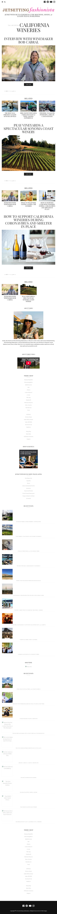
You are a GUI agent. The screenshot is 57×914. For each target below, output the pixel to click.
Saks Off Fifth (28, 422)
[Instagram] (54, 2)
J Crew (28, 395)
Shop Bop (28, 431)
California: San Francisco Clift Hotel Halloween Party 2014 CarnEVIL (28, 624)
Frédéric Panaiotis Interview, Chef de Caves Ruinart (47, 114)
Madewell (28, 400)
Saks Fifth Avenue (28, 419)
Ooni (28, 410)
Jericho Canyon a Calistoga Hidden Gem (28, 762)
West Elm (28, 434)
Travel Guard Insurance (28, 493)
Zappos (28, 439)
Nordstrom (28, 407)
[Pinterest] (47, 2)
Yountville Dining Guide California (28, 639)
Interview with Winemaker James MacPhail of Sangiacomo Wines (28, 703)
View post (28, 84)
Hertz (28, 483)
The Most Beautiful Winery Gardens (28, 792)
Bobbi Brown (28, 385)
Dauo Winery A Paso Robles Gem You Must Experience (28, 536)
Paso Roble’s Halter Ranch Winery (28, 807)
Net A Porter (28, 405)
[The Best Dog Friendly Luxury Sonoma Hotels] (10, 106)
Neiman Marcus (28, 402)
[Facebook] (44, 2)
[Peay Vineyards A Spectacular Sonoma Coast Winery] (28, 153)
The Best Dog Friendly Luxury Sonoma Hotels (10, 114)
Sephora (28, 427)
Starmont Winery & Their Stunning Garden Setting (28, 521)
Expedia (28, 480)
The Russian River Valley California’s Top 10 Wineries (28, 821)
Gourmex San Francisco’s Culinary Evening (28, 654)
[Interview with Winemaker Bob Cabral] (28, 63)
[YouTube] (50, 2)
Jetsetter (28, 488)
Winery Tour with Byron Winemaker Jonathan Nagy (28, 580)
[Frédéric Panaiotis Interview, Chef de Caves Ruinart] (47, 106)
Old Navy (28, 414)
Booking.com (28, 478)
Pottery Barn (28, 417)
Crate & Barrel (28, 392)
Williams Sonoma (28, 436)
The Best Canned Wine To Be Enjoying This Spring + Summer (28, 610)
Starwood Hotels (28, 491)
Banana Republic (28, 379)
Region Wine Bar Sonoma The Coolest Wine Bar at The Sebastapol (28, 733)
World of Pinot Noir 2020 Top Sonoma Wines (28, 551)
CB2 (28, 387)
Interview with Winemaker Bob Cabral (28, 40)
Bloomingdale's (28, 382)
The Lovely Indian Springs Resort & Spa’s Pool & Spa (28, 748)
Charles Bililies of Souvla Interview (29, 718)
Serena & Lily (28, 424)
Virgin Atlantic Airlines (28, 496)
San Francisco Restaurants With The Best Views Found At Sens (28, 595)
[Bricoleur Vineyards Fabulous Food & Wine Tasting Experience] (28, 106)
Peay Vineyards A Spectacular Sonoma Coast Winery (28, 128)
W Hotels (28, 498)
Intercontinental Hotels (28, 485)
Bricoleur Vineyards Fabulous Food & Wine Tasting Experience (28, 115)
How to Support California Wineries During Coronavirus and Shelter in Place (47, 206)
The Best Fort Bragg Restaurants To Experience (28, 565)
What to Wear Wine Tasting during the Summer (28, 204)
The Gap (28, 397)
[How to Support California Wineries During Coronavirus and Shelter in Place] (47, 195)
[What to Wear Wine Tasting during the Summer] (28, 195)
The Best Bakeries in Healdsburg (28, 777)
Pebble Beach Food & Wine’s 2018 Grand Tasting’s (28, 689)
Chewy (28, 390)
